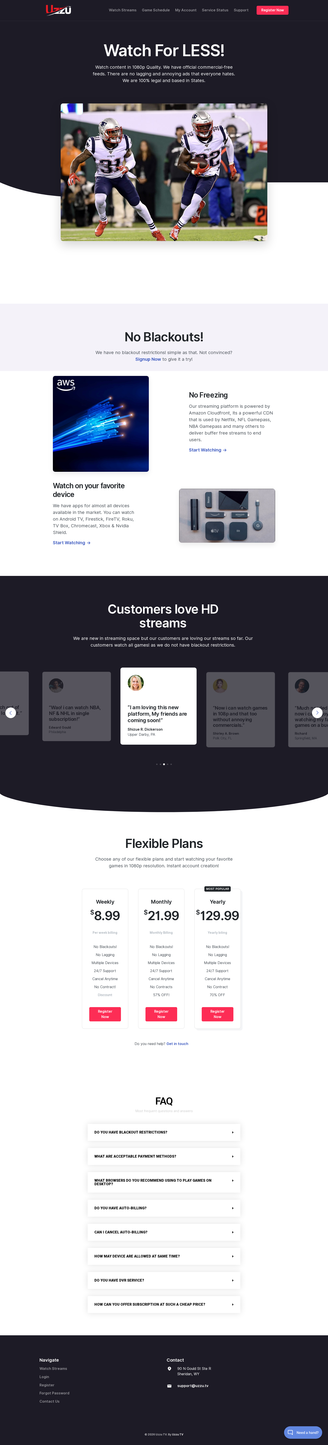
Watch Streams (123, 10)
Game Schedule (156, 10)
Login (44, 1377)
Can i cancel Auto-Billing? (120, 1232)
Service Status (215, 10)
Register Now (272, 10)
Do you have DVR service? (119, 1280)
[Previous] (10, 712)
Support (241, 10)
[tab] (164, 1132)
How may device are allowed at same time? (137, 1256)
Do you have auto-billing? (120, 1208)
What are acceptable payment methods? (135, 1156)
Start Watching (205, 450)
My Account (186, 10)
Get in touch (177, 1044)
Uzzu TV (177, 1434)
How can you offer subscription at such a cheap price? (149, 1304)
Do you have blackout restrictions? (130, 1132)
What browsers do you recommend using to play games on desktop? (153, 1182)
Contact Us (49, 1401)
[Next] (317, 712)
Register (46, 1385)
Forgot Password (54, 1393)
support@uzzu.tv (192, 1386)
